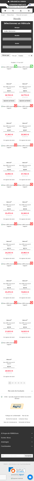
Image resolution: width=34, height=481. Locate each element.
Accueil (3, 15)
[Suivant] (24, 383)
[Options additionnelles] (17, 404)
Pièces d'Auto (10, 15)
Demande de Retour (24, 422)
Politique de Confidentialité (12, 415)
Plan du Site (25, 415)
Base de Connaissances (10, 422)
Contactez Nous (23, 419)
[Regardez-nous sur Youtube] (17, 452)
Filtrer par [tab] (5, 55)
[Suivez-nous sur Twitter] (16, 452)
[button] (17, 471)
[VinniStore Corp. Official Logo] (17, 7)
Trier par (14, 55)
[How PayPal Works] (17, 478)
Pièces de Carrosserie (22, 15)
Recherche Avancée (11, 419)
